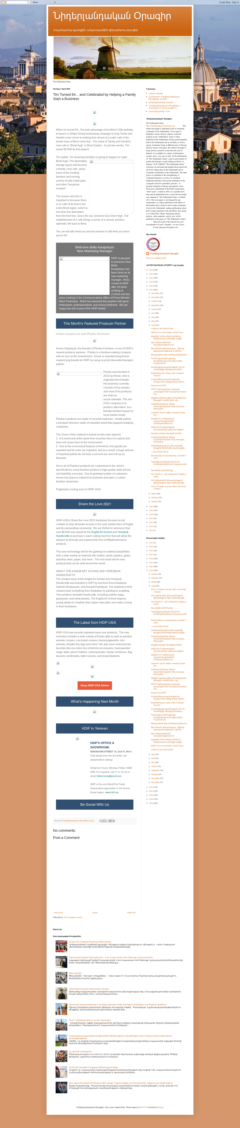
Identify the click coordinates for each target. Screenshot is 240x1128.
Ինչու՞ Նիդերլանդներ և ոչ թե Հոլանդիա (90, 1020)
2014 (151, 530)
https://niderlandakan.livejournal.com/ (160, 125)
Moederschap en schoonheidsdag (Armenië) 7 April (169, 456)
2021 (151, 289)
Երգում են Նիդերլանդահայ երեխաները (90, 941)
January (154, 501)
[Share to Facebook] (110, 820)
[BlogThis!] (104, 820)
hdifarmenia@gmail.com (109, 776)
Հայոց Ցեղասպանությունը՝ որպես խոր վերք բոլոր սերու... (168, 380)
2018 (151, 514)
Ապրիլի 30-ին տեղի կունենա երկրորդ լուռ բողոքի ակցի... (167, 337)
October (154, 301)
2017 (151, 518)
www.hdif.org (111, 792)
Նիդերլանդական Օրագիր (112, 15)
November (155, 297)
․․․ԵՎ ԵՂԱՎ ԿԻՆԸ (159, 451)
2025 (151, 274)
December (155, 293)
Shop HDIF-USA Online (94, 685)
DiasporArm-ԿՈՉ (158, 385)
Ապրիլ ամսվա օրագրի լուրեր (166, 433)
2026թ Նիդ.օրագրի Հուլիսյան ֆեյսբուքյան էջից (93, 1067)
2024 (151, 277)
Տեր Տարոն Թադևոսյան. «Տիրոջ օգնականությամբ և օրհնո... (167, 349)
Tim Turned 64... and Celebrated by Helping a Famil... (168, 475)
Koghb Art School (101, 532)
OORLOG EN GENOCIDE (162, 328)
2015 (151, 526)
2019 (151, 510)
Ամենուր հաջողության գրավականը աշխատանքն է (167, 428)
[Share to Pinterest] (113, 820)
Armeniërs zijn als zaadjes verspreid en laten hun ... (168, 413)
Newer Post (58, 912)
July (153, 313)
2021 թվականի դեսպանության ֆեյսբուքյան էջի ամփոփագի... (168, 481)
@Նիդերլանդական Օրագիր (164, 253)
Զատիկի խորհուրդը (162, 470)
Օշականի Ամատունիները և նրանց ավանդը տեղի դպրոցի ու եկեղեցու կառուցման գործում (117, 1004)
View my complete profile (156, 258)
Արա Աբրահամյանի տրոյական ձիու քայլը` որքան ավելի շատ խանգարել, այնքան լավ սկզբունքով (120, 1083)
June (153, 317)
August (154, 309)
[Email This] (101, 820)
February (155, 497)
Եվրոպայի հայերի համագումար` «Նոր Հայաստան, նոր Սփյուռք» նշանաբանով (110, 957)
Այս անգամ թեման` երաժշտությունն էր (162, 343)
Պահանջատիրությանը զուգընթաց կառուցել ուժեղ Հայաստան (166, 360)
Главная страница (156, 93)
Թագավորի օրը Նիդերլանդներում (169, 354)
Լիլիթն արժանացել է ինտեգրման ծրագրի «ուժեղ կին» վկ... (168, 398)
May (153, 321)
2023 (151, 281)
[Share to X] (107, 820)
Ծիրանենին (75, 973)
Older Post (131, 912)
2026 (151, 269)
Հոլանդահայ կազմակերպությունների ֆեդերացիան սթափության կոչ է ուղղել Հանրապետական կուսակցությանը (120, 1036)
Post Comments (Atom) (73, 917)
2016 (151, 522)
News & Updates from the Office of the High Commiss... (168, 487)
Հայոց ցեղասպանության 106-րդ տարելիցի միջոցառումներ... (167, 368)
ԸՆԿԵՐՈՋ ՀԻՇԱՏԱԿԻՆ (80, 1051)
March (154, 493)
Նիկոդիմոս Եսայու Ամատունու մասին (89, 988)
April (153, 325)
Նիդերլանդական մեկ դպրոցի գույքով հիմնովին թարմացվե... (168, 446)
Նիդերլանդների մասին (161, 102)
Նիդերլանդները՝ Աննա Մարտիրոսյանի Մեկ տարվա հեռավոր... (167, 406)
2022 (151, 285)
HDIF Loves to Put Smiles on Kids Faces (167, 332)
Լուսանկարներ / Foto (159, 111)
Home (95, 912)
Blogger (160, 1107)
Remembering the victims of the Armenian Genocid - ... (167, 374)
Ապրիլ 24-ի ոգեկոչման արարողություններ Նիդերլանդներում (162, 420)
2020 (151, 506)
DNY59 (143, 1107)
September (155, 305)
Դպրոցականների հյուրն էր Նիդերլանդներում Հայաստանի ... (169, 464)
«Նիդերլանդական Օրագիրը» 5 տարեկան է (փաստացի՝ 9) (165, 106)
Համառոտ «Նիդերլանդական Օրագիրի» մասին (164, 97)
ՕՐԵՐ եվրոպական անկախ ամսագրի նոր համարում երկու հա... (169, 391)
